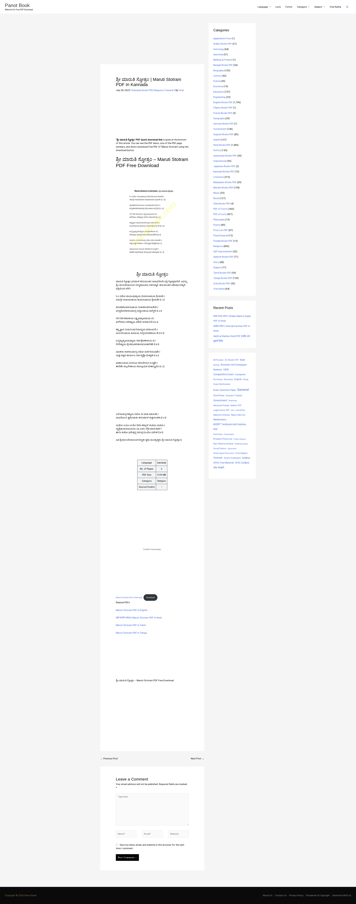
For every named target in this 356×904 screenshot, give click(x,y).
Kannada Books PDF (142, 90)
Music (216, 192)
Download (150, 597)
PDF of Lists (219, 214)
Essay (245, 379)
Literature (218, 177)
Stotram (218, 457)
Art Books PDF (232, 360)
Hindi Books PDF (221, 145)
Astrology (218, 49)
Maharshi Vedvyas (221, 415)
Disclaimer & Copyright (318, 895)
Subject (318, 6)
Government (219, 129)
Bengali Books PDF (223, 65)
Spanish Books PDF (223, 256)
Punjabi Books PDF (223, 240)
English (238, 379)
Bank (242, 359)
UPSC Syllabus (242, 462)
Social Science (219, 448)
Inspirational (219, 161)
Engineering (219, 97)
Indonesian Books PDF (225, 155)
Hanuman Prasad (221, 405)
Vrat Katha (335, 6)
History (217, 150)
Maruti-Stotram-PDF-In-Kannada (129, 597)
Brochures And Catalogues (234, 364)
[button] (347, 6)
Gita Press (218, 395)
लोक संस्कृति (218, 467)
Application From (222, 38)
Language (263, 6)
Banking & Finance (222, 59)
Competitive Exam (223, 374)
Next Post (197, 758)
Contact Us (281, 895)
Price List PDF (220, 230)
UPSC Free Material (223, 462)
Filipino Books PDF (223, 107)
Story (216, 262)
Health (216, 139)
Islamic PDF (236, 405)
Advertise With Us (341, 895)
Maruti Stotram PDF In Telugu (131, 632)
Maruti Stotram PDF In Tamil (131, 625)
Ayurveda (218, 54)
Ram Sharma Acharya (223, 443)
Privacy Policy (296, 895)
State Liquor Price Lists (223, 453)
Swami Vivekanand (232, 458)
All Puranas (218, 360)
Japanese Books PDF (224, 166)
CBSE (226, 369)
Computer (240, 374)
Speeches (232, 448)
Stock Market (241, 453)
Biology (216, 365)
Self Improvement (222, 251)
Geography (219, 118)
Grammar (232, 400)
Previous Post (109, 758)
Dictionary (217, 379)
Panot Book (17, 5)
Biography (218, 70)
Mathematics (219, 419)
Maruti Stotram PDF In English (131, 610)
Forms (288, 6)
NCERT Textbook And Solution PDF (229, 427)
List (232, 410)
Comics (217, 75)
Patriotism (218, 434)
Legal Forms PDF (221, 410)
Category (302, 6)
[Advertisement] (152, 43)
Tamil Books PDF (222, 272)
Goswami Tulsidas (234, 395)
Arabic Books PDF (222, 43)
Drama (216, 81)
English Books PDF (223, 102)
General (169, 90)
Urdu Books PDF (221, 283)
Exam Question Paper (224, 390)
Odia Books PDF (221, 203)
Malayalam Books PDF (224, 182)
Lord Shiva (240, 410)
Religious (158, 90)
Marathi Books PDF (223, 187)
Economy (218, 86)
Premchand (229, 434)
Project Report (239, 439)
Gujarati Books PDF (223, 134)
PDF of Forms (220, 208)
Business (217, 369)
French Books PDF (222, 113)
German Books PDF (223, 123)
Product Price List (222, 438)
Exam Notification (221, 384)
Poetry (216, 224)
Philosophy (219, 219)
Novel (216, 198)
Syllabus (246, 458)
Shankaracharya (241, 444)
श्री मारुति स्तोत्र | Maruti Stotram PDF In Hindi (139, 617)
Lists (278, 6)
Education (218, 91)
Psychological (220, 235)
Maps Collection (238, 415)
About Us (267, 895)
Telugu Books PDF (222, 278)
